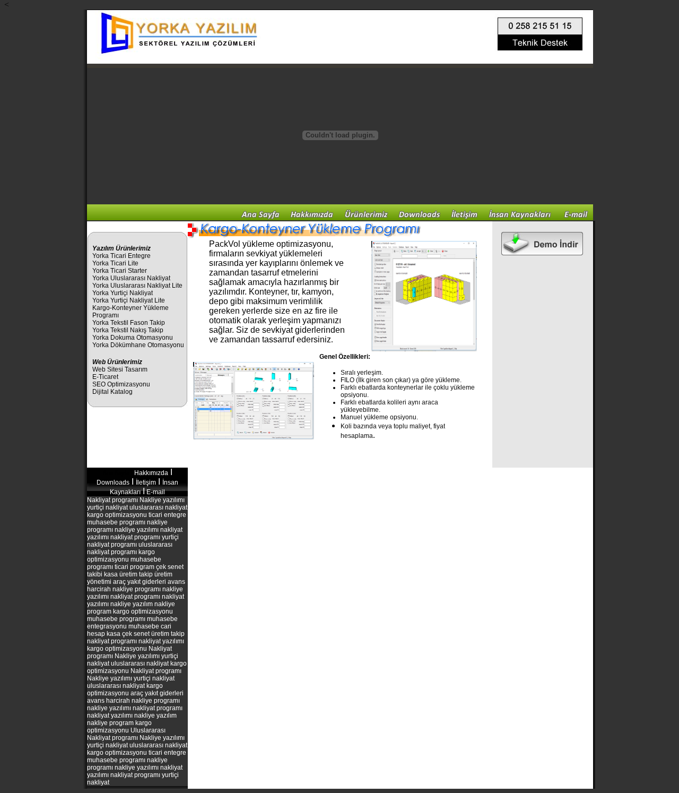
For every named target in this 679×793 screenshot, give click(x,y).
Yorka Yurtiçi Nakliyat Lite (128, 300)
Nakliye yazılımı (162, 500)
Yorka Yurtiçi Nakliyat (122, 293)
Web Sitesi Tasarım (119, 369)
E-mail (155, 492)
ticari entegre (166, 515)
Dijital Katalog (112, 391)
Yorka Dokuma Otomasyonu (132, 337)
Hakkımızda (151, 473)
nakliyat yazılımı (161, 641)
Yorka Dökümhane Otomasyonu (138, 345)
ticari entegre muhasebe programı (136, 756)
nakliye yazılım (131, 604)
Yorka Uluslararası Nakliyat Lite (137, 285)
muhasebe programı (116, 522)
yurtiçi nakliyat (107, 507)
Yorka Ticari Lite (115, 263)
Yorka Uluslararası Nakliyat (131, 278)
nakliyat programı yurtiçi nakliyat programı (133, 540)
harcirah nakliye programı (143, 700)
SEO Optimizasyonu (121, 384)
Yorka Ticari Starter (119, 270)
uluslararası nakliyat (157, 507)
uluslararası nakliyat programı (129, 548)
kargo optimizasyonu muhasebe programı (130, 615)
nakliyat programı (112, 641)
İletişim (146, 482)
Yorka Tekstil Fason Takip (128, 322)
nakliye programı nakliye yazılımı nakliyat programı (135, 592)
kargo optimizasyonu (117, 515)
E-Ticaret (105, 377)
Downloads (113, 482)
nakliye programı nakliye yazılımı (127, 526)
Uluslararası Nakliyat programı (126, 734)
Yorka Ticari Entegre (121, 256)
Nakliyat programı (112, 500)
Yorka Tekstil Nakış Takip (127, 330)
